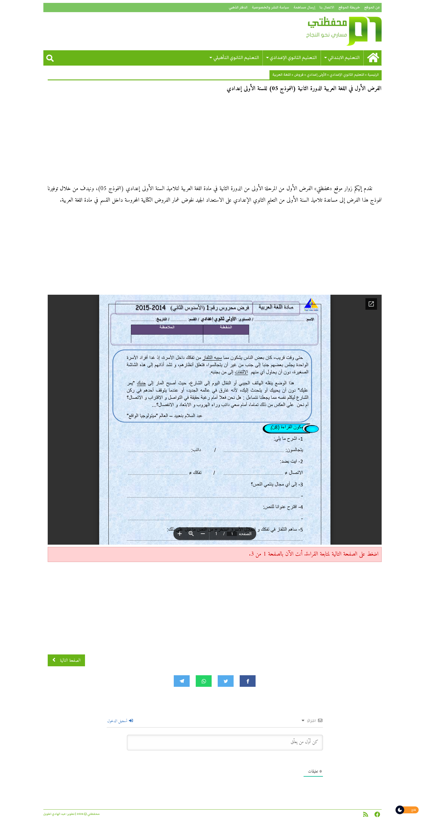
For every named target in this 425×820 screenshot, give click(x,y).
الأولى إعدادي (316, 74)
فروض (299, 74)
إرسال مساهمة (304, 7)
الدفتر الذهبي (238, 7)
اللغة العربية (281, 74)
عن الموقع (372, 7)
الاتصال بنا (326, 7)
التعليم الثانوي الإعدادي (293, 57)
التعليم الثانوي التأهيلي (236, 57)
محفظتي (327, 31)
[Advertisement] (215, 140)
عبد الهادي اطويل (54, 814)
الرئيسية (373, 74)
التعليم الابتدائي (344, 57)
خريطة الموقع (349, 7)
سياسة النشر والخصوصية (270, 7)
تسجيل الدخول (117, 721)
